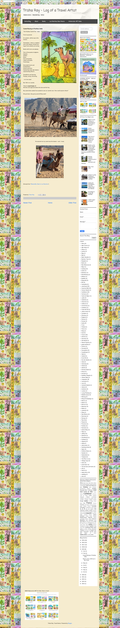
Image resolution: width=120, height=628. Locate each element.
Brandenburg (84, 274)
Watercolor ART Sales (75, 21)
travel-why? (84, 464)
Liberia (83, 387)
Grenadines (84, 350)
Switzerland (84, 455)
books (83, 270)
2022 (83, 579)
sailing (83, 433)
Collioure (83, 303)
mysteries (83, 410)
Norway (83, 418)
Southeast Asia (85, 447)
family (82, 323)
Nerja (82, 412)
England (83, 317)
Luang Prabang (85, 393)
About (36, 21)
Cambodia (84, 284)
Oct (84, 572)
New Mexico (84, 414)
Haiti (82, 354)
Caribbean (84, 292)
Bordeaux (83, 272)
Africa (82, 243)
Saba (82, 431)
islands (83, 367)
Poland (83, 422)
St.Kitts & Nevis (85, 451)
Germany (83, 338)
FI (82, 325)
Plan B (83, 420)
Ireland (83, 365)
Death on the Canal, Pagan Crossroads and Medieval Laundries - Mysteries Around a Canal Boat (88, 149)
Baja (82, 253)
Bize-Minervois (85, 265)
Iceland (83, 356)
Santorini (83, 435)
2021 (83, 577)
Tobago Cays (84, 460)
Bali (82, 255)
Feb (84, 553)
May (84, 563)
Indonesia (84, 363)
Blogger (70, 623)
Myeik (82, 408)
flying (82, 330)
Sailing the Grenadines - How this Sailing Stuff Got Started (91, 185)
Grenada (83, 348)
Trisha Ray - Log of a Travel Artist (49, 10)
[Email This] (39, 195)
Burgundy (83, 280)
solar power (84, 445)
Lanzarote (84, 381)
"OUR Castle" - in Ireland (92, 200)
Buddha (83, 278)
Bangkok (83, 261)
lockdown (83, 389)
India (82, 361)
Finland (83, 327)
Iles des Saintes (85, 360)
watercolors (84, 472)
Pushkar (83, 425)
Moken (83, 402)
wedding (83, 474)
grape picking (84, 344)
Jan (84, 551)
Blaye (82, 266)
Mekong (83, 396)
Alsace (83, 249)
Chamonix (84, 301)
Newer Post (27, 203)
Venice (83, 470)
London (83, 391)
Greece (83, 346)
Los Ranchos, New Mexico (57, 21)
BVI (82, 282)
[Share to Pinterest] (45, 195)
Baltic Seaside (85, 257)
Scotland (83, 439)
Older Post (72, 203)
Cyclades (83, 313)
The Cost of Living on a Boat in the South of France (91, 139)
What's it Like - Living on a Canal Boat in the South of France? (92, 122)
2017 (83, 544)
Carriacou (84, 294)
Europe (83, 321)
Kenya (83, 371)
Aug (84, 567)
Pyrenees (83, 427)
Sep (84, 569)
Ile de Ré (83, 358)
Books (44, 21)
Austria (83, 251)
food (82, 332)
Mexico (83, 400)
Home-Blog (27, 21)
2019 (83, 549)
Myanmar (83, 406)
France (83, 334)
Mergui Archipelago (86, 398)
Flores (83, 328)
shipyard (83, 441)
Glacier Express (85, 342)
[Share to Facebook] (43, 195)
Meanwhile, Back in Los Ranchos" (39, 184)
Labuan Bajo (84, 377)
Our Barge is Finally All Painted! (91, 193)
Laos (82, 383)
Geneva (83, 336)
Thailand (83, 457)
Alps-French (84, 245)
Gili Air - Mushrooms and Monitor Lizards (91, 130)
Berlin (82, 263)
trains (82, 462)
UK (82, 468)
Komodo (83, 373)
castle (82, 298)
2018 (83, 547)
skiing (82, 443)
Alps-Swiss (84, 247)
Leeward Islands (85, 385)
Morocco (83, 404)
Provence (83, 424)
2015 (83, 540)
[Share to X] (42, 195)
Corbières (84, 307)
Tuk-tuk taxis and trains (87, 466)
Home (50, 203)
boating (83, 268)
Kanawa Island (85, 369)
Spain (82, 449)
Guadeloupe (84, 352)
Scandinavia (84, 437)
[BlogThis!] (40, 195)
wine (82, 476)
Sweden (83, 453)
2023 (83, 581)
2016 (83, 542)
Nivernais (83, 416)
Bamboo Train (85, 259)
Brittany (83, 276)
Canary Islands (85, 290)
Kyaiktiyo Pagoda (85, 375)
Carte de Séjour (85, 296)
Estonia (83, 319)
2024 (83, 583)
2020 (83, 574)
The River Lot (84, 458)
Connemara (84, 305)
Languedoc (84, 379)
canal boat (84, 286)
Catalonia (83, 299)
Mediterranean (85, 394)
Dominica (83, 315)
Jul (84, 565)
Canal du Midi (85, 288)
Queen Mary (84, 429)
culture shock (84, 311)
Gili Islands (84, 340)
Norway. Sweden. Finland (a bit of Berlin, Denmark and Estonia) (88, 160)
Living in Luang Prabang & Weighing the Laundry (92, 177)
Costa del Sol (84, 309)
